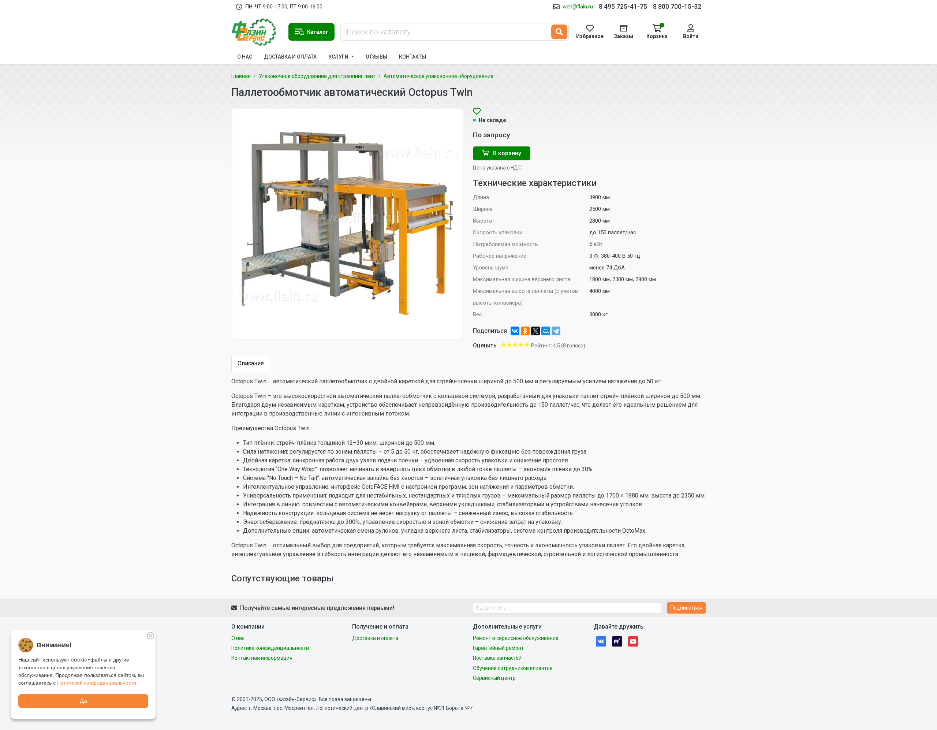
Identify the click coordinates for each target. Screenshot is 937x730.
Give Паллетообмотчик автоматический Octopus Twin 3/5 (515, 344)
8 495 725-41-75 (623, 6)
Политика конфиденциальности (270, 648)
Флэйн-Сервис (257, 31)
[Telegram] (556, 331)
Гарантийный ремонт (498, 648)
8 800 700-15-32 (677, 6)
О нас (244, 57)
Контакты (412, 57)
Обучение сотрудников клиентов (513, 668)
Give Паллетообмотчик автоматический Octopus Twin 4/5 (521, 344)
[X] (535, 331)
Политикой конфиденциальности (96, 682)
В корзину (506, 153)
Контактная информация (261, 658)
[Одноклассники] (525, 331)
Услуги (339, 57)
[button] (311, 32)
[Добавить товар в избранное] (477, 111)
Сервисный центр (494, 678)
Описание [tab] (251, 363)
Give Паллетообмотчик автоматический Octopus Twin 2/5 (509, 344)
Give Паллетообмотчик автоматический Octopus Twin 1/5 (503, 344)
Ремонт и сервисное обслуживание (516, 638)
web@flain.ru (578, 7)
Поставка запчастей (497, 658)
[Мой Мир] (545, 331)
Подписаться (686, 608)
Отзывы (376, 57)
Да (83, 701)
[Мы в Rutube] (617, 641)
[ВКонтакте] (515, 331)
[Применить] (559, 32)
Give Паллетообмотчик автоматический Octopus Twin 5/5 (527, 344)
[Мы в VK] (601, 641)
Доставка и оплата (290, 57)
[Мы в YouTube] (633, 641)
